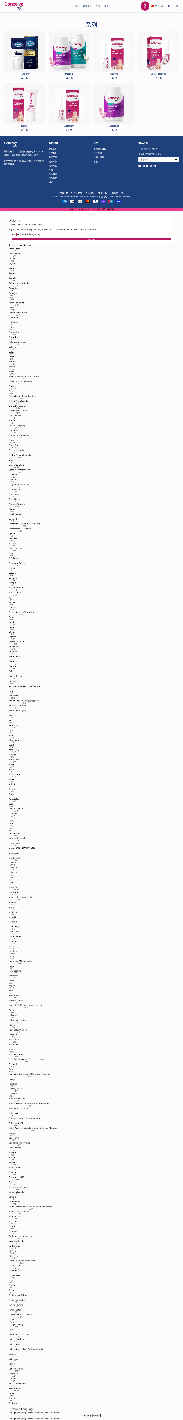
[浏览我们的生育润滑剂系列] (69, 103)
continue (91, 239)
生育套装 (114, 192)
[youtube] (147, 166)
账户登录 (97, 153)
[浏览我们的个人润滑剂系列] (24, 51)
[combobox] (28, 234)
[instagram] (143, 166)
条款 (51, 170)
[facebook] (139, 166)
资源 (106, 6)
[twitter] (151, 166)
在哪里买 (53, 157)
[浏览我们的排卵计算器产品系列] (158, 51)
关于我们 (53, 153)
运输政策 (53, 178)
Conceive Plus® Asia (69, 196)
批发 (95, 161)
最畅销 (24, 126)
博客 (51, 182)
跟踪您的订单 (99, 149)
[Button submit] (176, 159)
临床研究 (53, 165)
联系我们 (53, 149)
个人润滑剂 (24, 74)
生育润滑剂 (69, 126)
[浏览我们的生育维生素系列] (113, 103)
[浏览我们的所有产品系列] (113, 51)
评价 (98, 6)
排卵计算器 (98, 157)
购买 (77, 6)
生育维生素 (114, 126)
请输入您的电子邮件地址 (150, 154)
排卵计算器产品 (158, 74)
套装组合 (69, 74)
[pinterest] (154, 166)
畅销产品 (102, 192)
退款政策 (53, 161)
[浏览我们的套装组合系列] (69, 51)
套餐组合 (87, 6)
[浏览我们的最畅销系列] (24, 103)
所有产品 (114, 74)
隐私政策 (53, 174)
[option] (14, 250)
